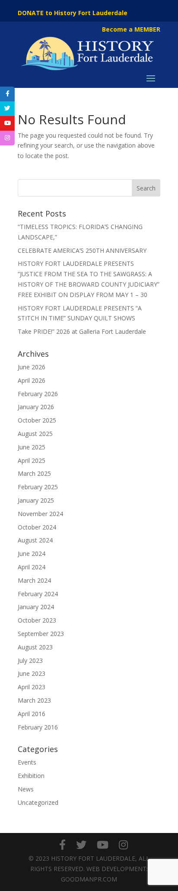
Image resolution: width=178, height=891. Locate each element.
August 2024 (35, 540)
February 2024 (38, 594)
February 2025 (38, 487)
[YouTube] (102, 844)
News (26, 789)
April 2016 (31, 714)
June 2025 (31, 447)
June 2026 (31, 367)
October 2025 (37, 420)
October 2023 (37, 620)
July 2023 (30, 660)
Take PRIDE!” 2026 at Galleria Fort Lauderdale (82, 331)
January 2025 (36, 500)
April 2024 (31, 567)
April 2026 (31, 380)
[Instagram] (123, 844)
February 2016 (38, 727)
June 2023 (31, 673)
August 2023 (35, 647)
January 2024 (36, 607)
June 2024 (31, 553)
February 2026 (38, 394)
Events (27, 762)
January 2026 (36, 407)
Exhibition (31, 776)
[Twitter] (81, 844)
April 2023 (31, 687)
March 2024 (34, 580)
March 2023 (34, 700)
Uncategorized (38, 802)
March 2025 (34, 473)
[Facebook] (62, 844)
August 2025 (35, 433)
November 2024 (40, 514)
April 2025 (31, 460)
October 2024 (37, 527)
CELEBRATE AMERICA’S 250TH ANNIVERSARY (82, 250)
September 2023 (41, 634)
